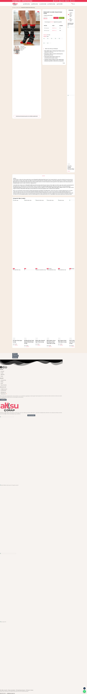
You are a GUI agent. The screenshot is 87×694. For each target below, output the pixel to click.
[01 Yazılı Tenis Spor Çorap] (18, 233)
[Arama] (70, 4)
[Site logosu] (15, 3)
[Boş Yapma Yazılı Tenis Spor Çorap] (63, 233)
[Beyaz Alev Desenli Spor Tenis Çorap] (40, 233)
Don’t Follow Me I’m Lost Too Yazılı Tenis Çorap (74, 342)
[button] (14, 339)
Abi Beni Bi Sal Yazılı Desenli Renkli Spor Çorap (29, 342)
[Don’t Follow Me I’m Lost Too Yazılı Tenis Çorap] (74, 233)
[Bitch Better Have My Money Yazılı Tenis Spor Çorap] (52, 233)
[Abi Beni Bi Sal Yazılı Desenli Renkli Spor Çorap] (29, 233)
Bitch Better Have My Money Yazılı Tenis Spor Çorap (51, 342)
